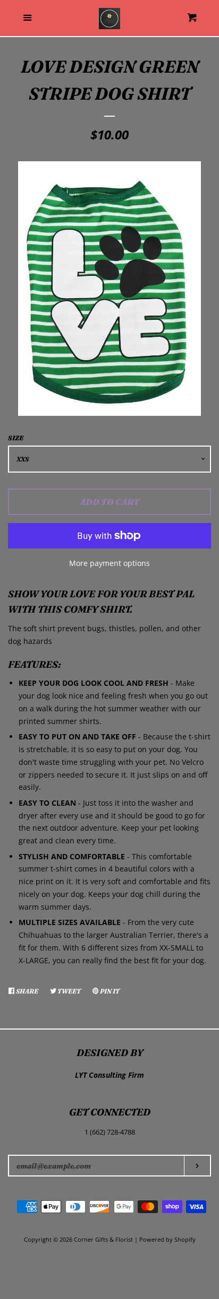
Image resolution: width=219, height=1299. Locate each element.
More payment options (109, 563)
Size (15, 438)
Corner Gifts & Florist (104, 1239)
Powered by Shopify (167, 1239)
